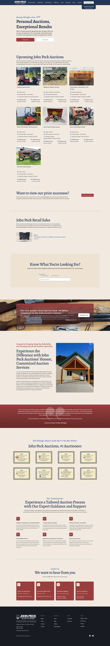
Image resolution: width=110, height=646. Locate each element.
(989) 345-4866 (80, 598)
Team (42, 621)
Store (62, 2)
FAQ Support (57, 626)
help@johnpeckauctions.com (44, 596)
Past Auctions (48, 2)
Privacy (82, 623)
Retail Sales (40, 2)
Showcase (56, 2)
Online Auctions (31, 2)
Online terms (83, 618)
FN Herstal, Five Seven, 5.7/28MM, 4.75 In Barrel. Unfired (49, 237)
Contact (79, 2)
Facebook (69, 618)
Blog (55, 621)
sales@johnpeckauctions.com (24, 596)
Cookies (82, 626)
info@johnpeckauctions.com (22, 630)
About (74, 2)
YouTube (69, 621)
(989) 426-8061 (88, 8)
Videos (55, 624)
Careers (43, 624)
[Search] (70, 279)
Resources (68, 2)
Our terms (82, 621)
